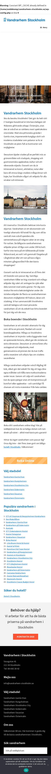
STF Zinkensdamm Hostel (17, 531)
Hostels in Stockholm (16, 555)
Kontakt (9, 528)
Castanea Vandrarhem (16, 573)
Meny (45, 27)
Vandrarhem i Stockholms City (19, 558)
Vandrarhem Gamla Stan (14, 477)
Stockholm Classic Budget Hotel (20, 582)
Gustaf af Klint (13, 546)
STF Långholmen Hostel (17, 564)
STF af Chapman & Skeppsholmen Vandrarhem (25, 516)
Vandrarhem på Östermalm (18, 570)
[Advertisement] (25, 58)
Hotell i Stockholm (12, 596)
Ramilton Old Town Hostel (18, 549)
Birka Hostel (11, 540)
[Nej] (48, 765)
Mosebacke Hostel (14, 567)
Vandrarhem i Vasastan (15, 537)
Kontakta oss (25, 636)
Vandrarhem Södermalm (14, 489)
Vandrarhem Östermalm (14, 498)
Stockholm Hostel (14, 561)
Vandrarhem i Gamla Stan (16, 522)
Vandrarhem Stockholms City (16, 485)
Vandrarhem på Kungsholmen (19, 552)
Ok (26, 770)
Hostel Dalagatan (13, 534)
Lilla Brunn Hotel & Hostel (18, 543)
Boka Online (25, 461)
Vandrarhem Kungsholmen (15, 481)
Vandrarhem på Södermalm (17, 525)
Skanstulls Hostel (14, 579)
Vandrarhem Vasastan (13, 494)
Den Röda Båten (12, 519)
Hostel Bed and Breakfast (17, 576)
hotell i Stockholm (12, 447)
